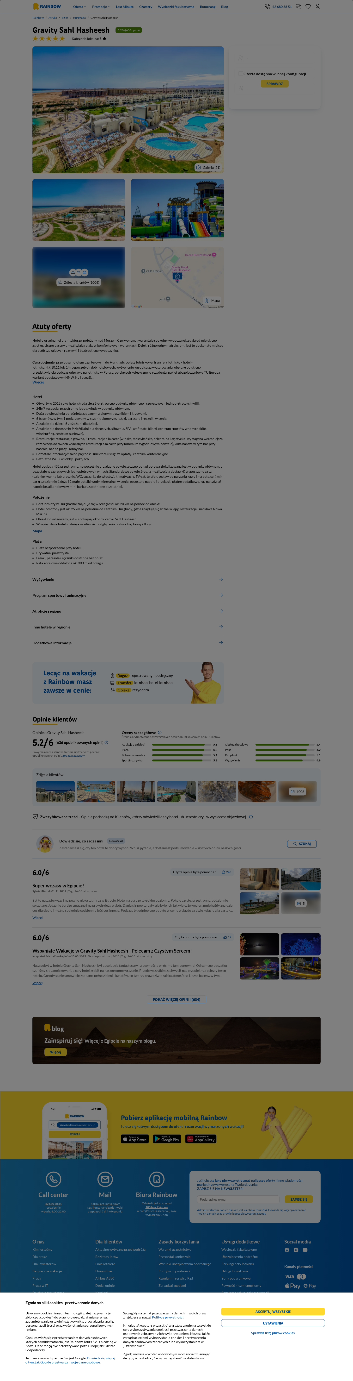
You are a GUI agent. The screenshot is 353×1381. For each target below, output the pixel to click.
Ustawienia (281, 1324)
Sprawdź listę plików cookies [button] (273, 1333)
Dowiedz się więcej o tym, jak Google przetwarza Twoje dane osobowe (70, 1360)
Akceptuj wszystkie (275, 1312)
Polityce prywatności (167, 1317)
